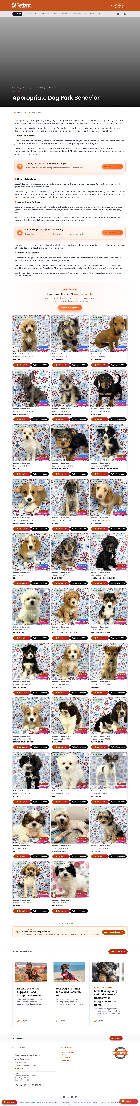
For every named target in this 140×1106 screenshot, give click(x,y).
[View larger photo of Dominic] (86, 754)
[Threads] (40, 1085)
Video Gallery (76, 14)
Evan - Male (20, 466)
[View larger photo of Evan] (47, 427)
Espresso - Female (62, 466)
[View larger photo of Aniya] (47, 700)
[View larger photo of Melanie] (125, 645)
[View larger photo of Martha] (125, 700)
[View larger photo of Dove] (86, 645)
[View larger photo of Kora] (125, 427)
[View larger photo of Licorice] (47, 754)
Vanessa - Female (62, 630)
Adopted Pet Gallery (61, 14)
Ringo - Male (99, 793)
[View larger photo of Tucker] (125, 591)
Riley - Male (20, 848)
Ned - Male (20, 575)
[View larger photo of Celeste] (47, 372)
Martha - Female (100, 739)
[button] (20, 317)
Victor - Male (60, 575)
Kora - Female (100, 466)
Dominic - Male (60, 793)
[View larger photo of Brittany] (47, 864)
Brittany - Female (23, 903)
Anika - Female (61, 411)
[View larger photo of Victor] (86, 536)
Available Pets (45, 14)
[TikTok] (29, 1085)
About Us (64, 1055)
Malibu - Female (100, 520)
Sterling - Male (60, 357)
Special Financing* (68, 1052)
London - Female (100, 848)
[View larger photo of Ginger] (125, 317)
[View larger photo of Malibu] (125, 481)
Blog (19, 88)
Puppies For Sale (31, 14)
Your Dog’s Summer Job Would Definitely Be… (68, 992)
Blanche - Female (23, 357)
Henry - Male (21, 630)
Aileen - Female (100, 411)
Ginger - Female (100, 357)
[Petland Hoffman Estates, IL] (22, 5)
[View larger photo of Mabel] (86, 481)
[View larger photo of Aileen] (125, 372)
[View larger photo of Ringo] (125, 754)
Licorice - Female (22, 793)
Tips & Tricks (18, 92)
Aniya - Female (22, 739)
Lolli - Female (60, 903)
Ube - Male (98, 575)
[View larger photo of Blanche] (47, 317)
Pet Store (102, 985)
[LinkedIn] (36, 1085)
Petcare (110, 985)
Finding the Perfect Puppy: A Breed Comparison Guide (29, 992)
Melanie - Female (100, 684)
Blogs (100, 14)
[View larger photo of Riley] (47, 809)
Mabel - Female (61, 520)
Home (14, 88)
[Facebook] (16, 1085)
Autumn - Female (23, 520)
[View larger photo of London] (125, 809)
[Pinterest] (33, 1085)
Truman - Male (61, 739)
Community (27, 88)
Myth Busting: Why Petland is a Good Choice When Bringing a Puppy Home (106, 997)
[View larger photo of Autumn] (47, 481)
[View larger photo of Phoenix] (47, 645)
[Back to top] (125, 1038)
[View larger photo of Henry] (47, 591)
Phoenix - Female (22, 684)
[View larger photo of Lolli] (86, 864)
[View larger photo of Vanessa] (86, 591)
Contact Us (65, 1058)
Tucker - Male (99, 630)
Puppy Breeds (90, 14)
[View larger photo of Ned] (47, 536)
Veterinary (109, 987)
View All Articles (118, 951)
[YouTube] (20, 1085)
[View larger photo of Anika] (86, 372)
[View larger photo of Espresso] (86, 427)
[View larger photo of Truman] (86, 700)
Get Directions (22, 1068)
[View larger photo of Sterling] (86, 317)
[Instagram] (24, 1085)
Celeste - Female (23, 411)
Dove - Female (61, 684)
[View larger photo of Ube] (125, 536)
